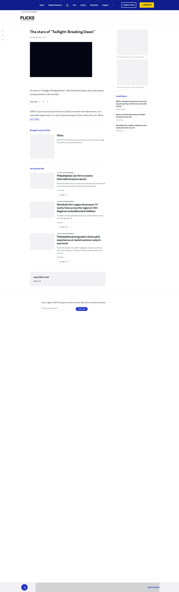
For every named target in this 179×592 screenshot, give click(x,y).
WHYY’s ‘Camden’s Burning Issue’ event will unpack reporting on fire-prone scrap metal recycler (131, 103)
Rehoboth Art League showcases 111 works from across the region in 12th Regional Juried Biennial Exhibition (77, 208)
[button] (24, 587)
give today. (35, 119)
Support (105, 5)
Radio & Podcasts (55, 5)
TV (67, 5)
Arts (74, 5)
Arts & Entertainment (29, 12)
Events (83, 5)
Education (94, 5)
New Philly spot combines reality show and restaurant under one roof (131, 126)
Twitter (43, 101)
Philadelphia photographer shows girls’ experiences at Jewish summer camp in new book (79, 240)
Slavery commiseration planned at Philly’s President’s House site (130, 115)
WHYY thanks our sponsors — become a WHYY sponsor (130, 57)
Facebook (39, 101)
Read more (37, 281)
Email (48, 101)
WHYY (27, 5)
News (42, 5)
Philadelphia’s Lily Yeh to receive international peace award (75, 177)
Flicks (60, 135)
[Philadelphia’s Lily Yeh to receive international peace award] (42, 182)
